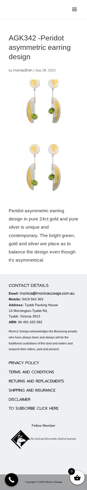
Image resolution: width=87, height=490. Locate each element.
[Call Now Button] (11, 479)
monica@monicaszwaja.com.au (47, 293)
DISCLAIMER (19, 399)
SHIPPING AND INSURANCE (32, 390)
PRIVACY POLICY (24, 363)
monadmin (22, 70)
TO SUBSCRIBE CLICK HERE (34, 408)
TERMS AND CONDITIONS (31, 372)
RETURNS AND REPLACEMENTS (36, 381)
